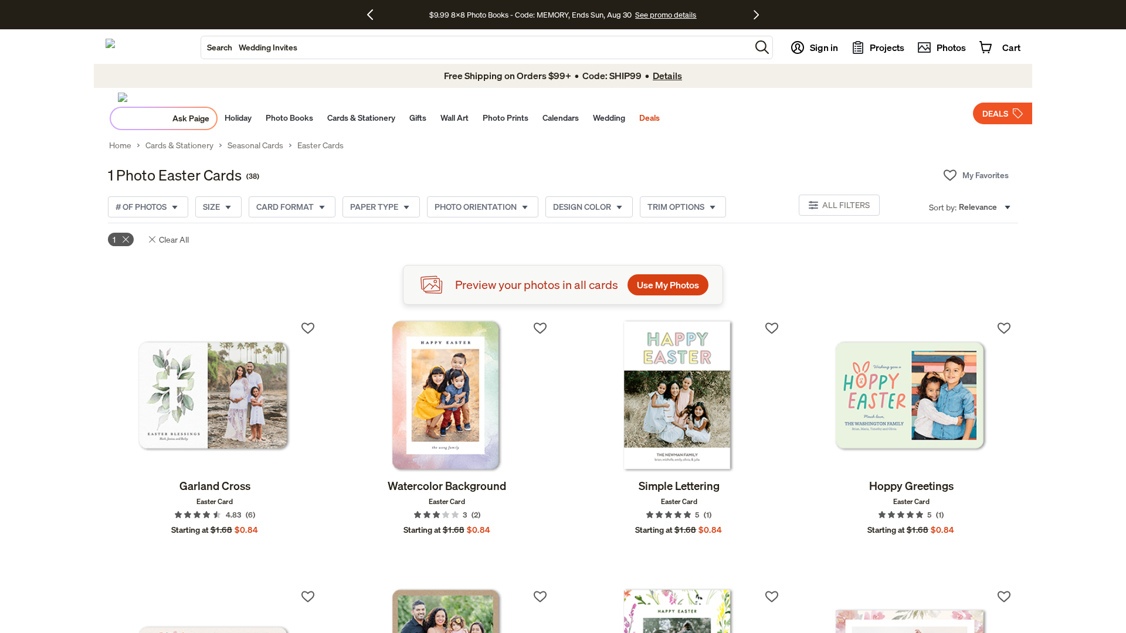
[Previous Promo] (374, 14)
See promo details (665, 14)
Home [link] (120, 145)
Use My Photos (668, 284)
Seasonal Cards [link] (255, 145)
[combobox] (476, 47)
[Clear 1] (126, 239)
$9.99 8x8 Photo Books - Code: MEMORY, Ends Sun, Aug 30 (530, 14)
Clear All (174, 239)
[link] (215, 396)
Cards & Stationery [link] (179, 145)
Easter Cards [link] (320, 145)
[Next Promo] (756, 14)
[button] (762, 47)
